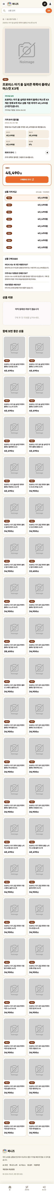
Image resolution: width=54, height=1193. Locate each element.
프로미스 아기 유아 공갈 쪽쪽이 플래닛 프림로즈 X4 (39, 806)
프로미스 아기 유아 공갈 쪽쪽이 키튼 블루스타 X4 (14, 1087)
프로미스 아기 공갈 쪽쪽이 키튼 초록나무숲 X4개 (39, 967)
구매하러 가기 (25, 179)
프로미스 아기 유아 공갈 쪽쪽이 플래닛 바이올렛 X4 (14, 726)
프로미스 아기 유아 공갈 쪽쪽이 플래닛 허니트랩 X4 (14, 766)
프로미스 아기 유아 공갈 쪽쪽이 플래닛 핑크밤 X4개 (14, 646)
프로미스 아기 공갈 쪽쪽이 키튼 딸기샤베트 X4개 (14, 967)
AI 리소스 (22, 1165)
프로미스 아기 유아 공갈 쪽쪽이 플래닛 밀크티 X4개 (39, 606)
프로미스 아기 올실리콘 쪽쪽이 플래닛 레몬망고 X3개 (14, 486)
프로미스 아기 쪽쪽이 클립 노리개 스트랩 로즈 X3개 (14, 847)
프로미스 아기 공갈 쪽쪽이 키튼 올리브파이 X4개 (39, 887)
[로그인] (50, 3)
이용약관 (37, 1165)
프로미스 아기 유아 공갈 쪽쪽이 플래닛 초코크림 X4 (39, 726)
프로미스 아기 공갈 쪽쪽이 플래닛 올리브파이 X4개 (14, 526)
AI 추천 (5, 1165)
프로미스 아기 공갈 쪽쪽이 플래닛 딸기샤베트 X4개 (14, 566)
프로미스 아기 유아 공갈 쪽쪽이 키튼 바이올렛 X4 (39, 1127)
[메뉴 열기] (3, 3)
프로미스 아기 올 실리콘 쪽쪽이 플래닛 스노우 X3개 (14, 405)
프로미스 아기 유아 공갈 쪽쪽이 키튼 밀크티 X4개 (39, 1007)
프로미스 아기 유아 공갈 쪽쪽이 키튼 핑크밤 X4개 (14, 1047)
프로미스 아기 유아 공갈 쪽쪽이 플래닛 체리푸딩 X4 (39, 766)
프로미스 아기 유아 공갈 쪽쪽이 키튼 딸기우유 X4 (14, 1127)
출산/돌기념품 (11, 19)
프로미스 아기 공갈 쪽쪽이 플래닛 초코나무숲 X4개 (39, 486)
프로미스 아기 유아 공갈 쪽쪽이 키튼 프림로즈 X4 (39, 1047)
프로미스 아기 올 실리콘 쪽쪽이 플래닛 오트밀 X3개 (14, 365)
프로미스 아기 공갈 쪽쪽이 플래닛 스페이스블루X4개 (14, 686)
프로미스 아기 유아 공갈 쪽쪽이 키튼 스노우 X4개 (14, 1007)
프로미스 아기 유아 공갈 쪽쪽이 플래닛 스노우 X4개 (14, 606)
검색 (48, 11)
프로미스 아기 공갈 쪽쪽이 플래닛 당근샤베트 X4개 (39, 526)
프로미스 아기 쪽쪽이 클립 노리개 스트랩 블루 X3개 (39, 847)
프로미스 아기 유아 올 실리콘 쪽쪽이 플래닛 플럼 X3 (39, 446)
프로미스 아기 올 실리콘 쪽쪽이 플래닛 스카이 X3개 (39, 365)
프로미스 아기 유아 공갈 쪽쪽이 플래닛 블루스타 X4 (14, 806)
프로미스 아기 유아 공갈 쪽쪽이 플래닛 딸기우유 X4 (39, 686)
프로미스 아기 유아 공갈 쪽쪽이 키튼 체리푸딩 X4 (39, 1087)
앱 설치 (29, 1165)
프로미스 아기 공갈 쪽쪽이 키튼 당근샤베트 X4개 (14, 927)
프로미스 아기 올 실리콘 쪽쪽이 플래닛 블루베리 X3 (14, 446)
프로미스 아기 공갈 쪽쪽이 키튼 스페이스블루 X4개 (14, 887)
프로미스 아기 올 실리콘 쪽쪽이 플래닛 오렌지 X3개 (39, 405)
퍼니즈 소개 (13, 1165)
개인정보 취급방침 (9, 1169)
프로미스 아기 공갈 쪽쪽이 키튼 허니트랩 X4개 (39, 927)
